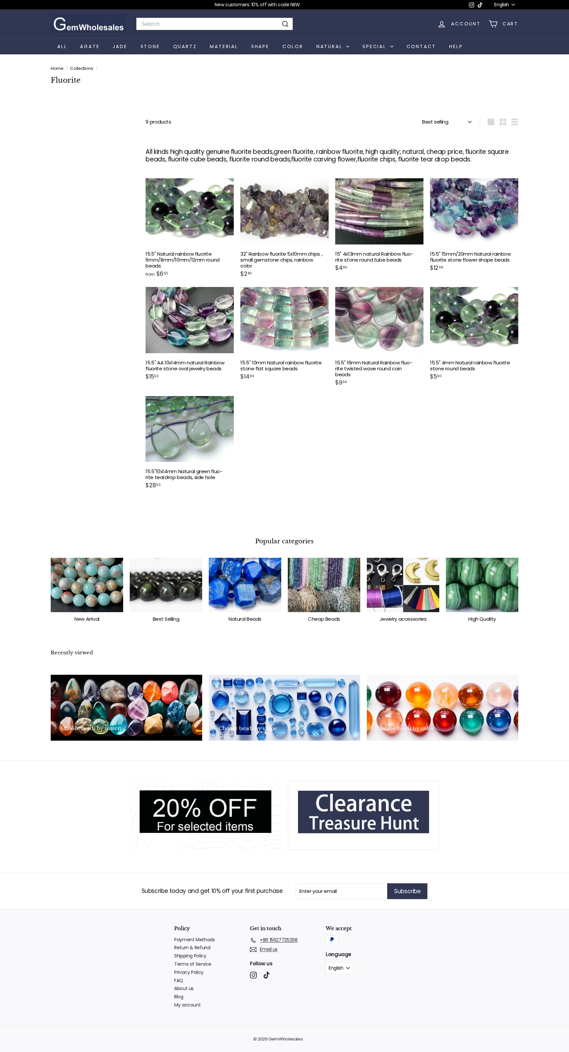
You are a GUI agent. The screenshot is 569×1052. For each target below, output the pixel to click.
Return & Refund (192, 947)
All (62, 46)
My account (187, 1005)
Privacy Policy (188, 972)
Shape (260, 46)
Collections (82, 68)
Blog (178, 996)
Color (293, 46)
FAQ (178, 980)
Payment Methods (194, 939)
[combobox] (214, 24)
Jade (120, 46)
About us (184, 988)
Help (456, 46)
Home (57, 68)
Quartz (185, 46)
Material (224, 46)
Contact (421, 46)
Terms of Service (192, 964)
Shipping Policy (190, 955)
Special (375, 46)
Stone (150, 46)
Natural (330, 46)
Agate (89, 46)
